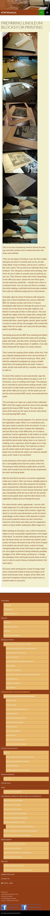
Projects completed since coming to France (20, 831)
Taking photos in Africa (12, 848)
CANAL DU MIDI (11, 705)
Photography (6, 839)
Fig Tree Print (11, 735)
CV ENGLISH (7, 605)
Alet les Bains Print (13, 731)
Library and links (7, 874)
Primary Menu (47, 12)
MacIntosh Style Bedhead (13, 800)
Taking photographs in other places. (17, 853)
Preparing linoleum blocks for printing (19, 696)
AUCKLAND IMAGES (12, 766)
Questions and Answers (12, 792)
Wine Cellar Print (12, 657)
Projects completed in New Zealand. (17, 835)
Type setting (5, 783)
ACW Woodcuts (8, 12)
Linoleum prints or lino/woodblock (15, 692)
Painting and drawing (11, 635)
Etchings (6, 631)
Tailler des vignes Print (14, 722)
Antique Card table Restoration (15, 818)
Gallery (4, 618)
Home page (5, 601)
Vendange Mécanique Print (16, 718)
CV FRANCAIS (7, 609)
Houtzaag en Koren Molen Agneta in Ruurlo (23, 674)
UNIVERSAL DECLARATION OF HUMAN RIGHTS (21, 648)
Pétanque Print (11, 727)
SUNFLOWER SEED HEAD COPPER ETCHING (20, 757)
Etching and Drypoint (9, 748)
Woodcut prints (7, 640)
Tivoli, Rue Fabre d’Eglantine (17, 709)
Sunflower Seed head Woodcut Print (20, 661)
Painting (4, 861)
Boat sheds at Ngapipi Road (16, 744)
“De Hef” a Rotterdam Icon (15, 740)
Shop (3, 787)
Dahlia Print (10, 666)
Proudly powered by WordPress (11, 913)
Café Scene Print (12, 714)
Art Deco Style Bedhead (12, 809)
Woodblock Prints (10, 627)
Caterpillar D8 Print (13, 670)
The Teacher (10, 687)
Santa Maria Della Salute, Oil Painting (17, 870)
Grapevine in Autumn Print (16, 653)
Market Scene (11, 700)
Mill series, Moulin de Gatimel (14, 844)
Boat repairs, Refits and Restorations (20, 826)
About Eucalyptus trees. (12, 857)
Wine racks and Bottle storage (15, 813)
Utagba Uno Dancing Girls (13, 866)
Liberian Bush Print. (13, 683)
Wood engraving (7, 774)
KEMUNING (7, 779)
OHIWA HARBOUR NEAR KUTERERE (17, 770)
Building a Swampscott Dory (14, 822)
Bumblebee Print (12, 679)
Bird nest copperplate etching (17, 761)
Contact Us (5, 879)
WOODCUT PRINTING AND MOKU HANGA (17, 644)
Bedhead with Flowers (12, 805)
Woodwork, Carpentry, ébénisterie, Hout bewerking (21, 796)
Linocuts (6, 622)
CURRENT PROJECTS (10, 614)
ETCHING (6, 753)
